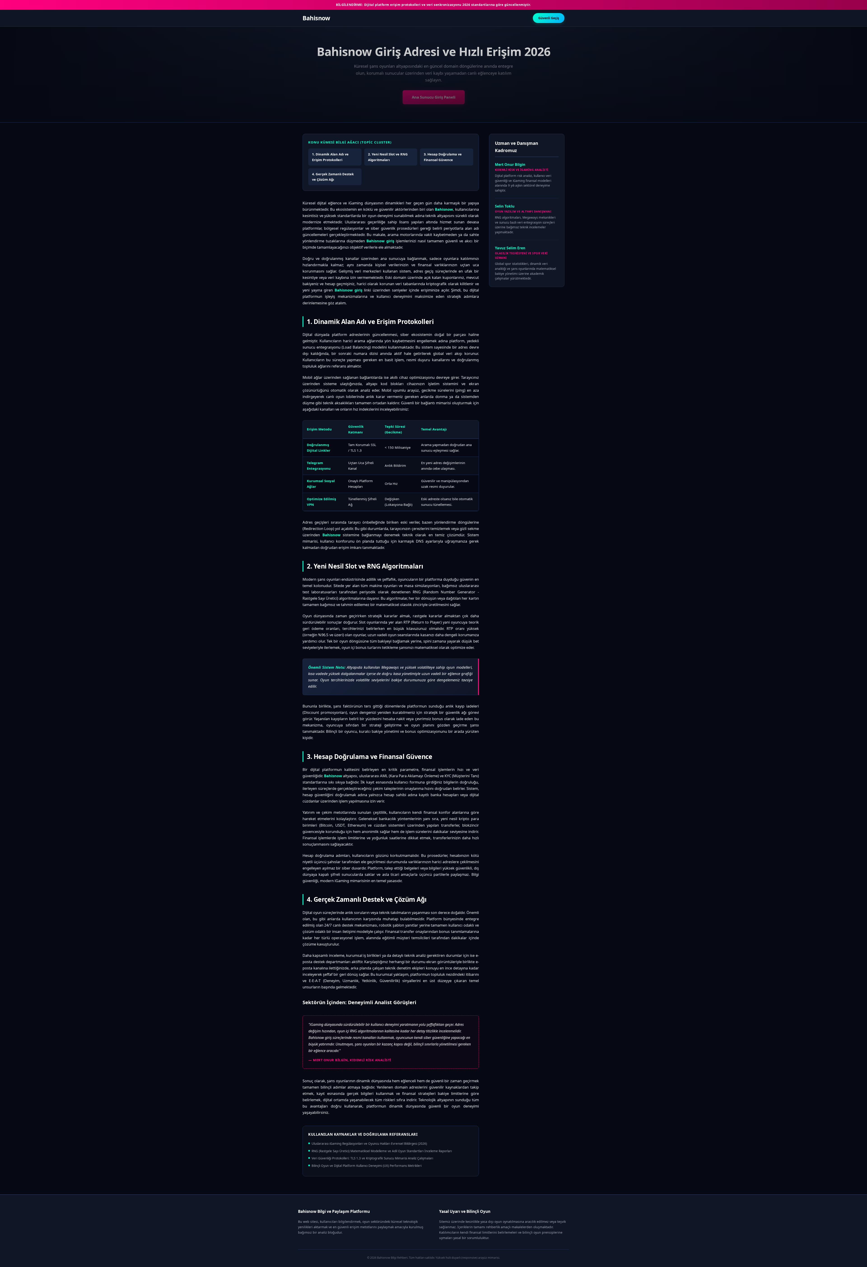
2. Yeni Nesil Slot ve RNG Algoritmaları (388, 157)
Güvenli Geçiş (548, 18)
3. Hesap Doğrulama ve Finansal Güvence (443, 157)
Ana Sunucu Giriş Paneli (433, 97)
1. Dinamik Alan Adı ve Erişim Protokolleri (330, 157)
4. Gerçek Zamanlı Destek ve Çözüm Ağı (333, 177)
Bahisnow (316, 18)
